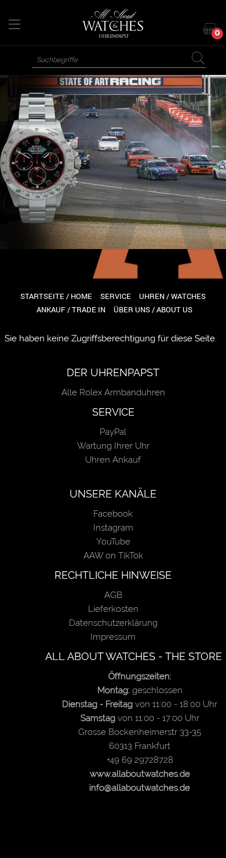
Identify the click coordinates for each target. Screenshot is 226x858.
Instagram (113, 527)
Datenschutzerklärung (113, 623)
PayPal (113, 432)
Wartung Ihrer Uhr (113, 446)
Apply (200, 58)
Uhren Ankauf (113, 460)
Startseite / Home (56, 296)
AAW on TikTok (113, 555)
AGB (113, 595)
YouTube (113, 541)
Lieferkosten (113, 609)
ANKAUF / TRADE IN (71, 309)
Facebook (113, 514)
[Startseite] (113, 22)
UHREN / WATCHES (172, 296)
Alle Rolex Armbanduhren (113, 392)
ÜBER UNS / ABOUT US (153, 309)
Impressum (113, 637)
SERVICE (115, 296)
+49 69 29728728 (140, 760)
